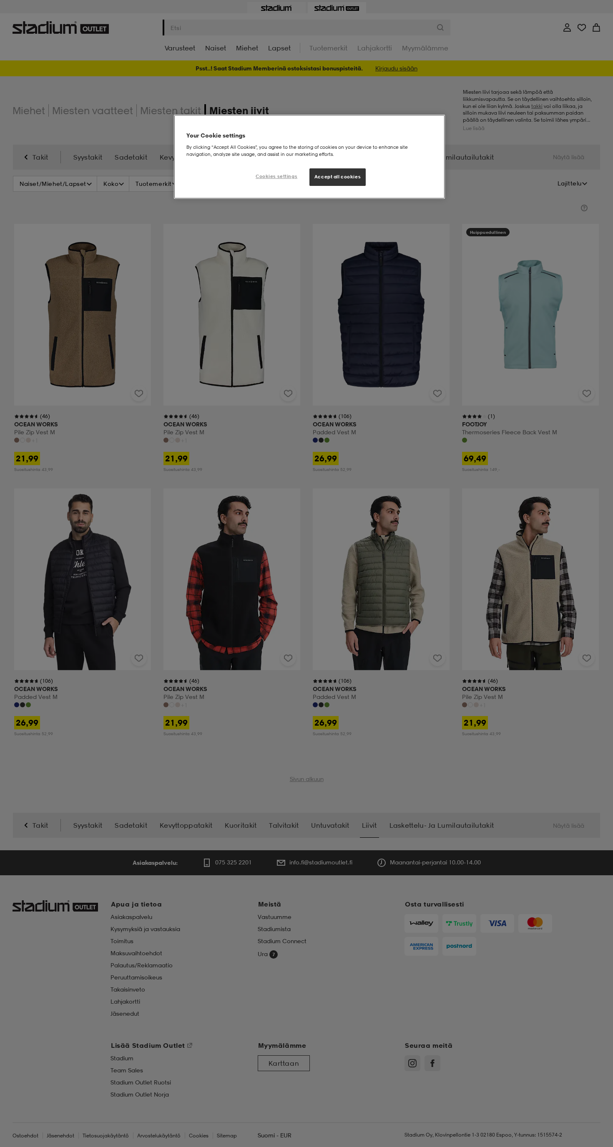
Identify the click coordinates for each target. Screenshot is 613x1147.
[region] (309, 157)
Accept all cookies (337, 177)
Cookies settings (276, 176)
